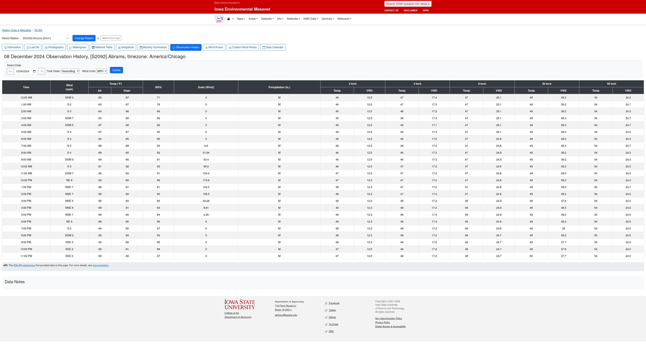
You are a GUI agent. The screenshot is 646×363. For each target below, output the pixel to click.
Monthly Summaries (155, 47)
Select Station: (10, 38)
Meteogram (79, 47)
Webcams (343, 19)
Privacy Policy (382, 322)
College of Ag (232, 313)
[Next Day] (41, 71)
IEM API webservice (24, 265)
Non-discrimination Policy (388, 318)
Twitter (332, 310)
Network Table (103, 47)
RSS (331, 331)
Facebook (333, 303)
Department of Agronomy (238, 317)
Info (279, 19)
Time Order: (53, 71)
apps (426, 10)
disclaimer (410, 10)
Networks (292, 19)
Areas (252, 19)
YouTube (333, 324)
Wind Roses (215, 47)
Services (327, 19)
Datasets (266, 19)
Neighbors (127, 47)
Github (332, 317)
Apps (240, 19)
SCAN (38, 30)
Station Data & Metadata (16, 30)
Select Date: (14, 65)
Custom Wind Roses (244, 47)
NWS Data (309, 19)
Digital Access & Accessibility (390, 326)
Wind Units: (89, 71)
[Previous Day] (10, 71)
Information (14, 47)
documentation (101, 265)
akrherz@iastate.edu (286, 315)
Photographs (56, 47)
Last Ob (34, 47)
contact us (391, 10)
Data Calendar (274, 47)
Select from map (111, 38)
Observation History (187, 47)
